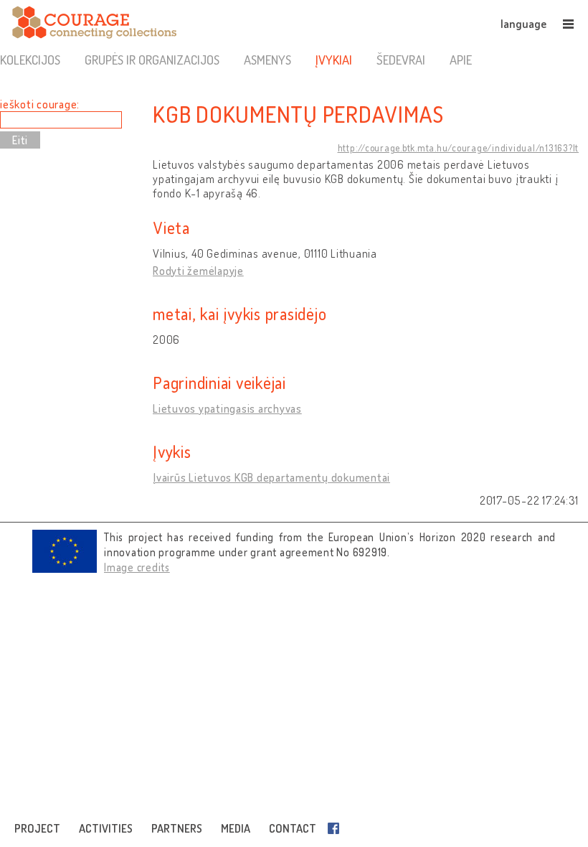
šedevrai (400, 59)
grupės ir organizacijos (152, 59)
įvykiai (333, 59)
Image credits (137, 567)
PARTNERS (176, 828)
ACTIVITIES (106, 828)
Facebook (336, 828)
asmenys (267, 59)
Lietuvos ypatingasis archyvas (227, 408)
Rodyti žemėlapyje (198, 270)
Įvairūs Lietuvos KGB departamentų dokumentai (271, 477)
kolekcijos (30, 59)
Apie (461, 59)
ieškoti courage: (40, 104)
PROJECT (37, 828)
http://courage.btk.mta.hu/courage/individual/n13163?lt (458, 148)
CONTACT (292, 828)
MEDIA (235, 828)
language (523, 23)
